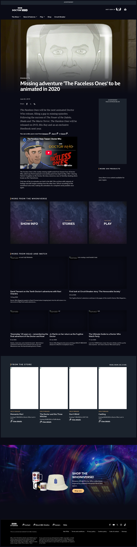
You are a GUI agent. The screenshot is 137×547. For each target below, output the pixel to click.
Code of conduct (114, 531)
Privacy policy (91, 531)
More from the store (118, 364)
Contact (27, 525)
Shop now (78, 491)
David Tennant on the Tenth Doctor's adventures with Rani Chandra (35, 292)
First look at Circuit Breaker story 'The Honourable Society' (94, 291)
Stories (68, 223)
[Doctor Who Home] (20, 9)
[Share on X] (31, 104)
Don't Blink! (74, 414)
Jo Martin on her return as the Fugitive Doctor (66, 335)
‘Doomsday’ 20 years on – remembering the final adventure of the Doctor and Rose (29, 335)
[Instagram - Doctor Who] (121, 525)
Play (41, 17)
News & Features (29, 17)
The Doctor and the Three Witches (51, 415)
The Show (15, 17)
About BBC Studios (42, 525)
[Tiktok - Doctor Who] (125, 525)
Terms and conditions (78, 531)
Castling (102, 414)
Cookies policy (102, 531)
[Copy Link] (34, 104)
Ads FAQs (66, 531)
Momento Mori (16, 414)
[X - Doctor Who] (117, 525)
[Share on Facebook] (27, 104)
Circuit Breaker (59, 17)
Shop (49, 17)
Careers (57, 525)
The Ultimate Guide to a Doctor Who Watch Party (105, 335)
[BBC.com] (14, 526)
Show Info (29, 223)
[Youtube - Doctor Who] (113, 525)
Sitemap (124, 531)
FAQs (65, 525)
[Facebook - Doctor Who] (110, 525)
